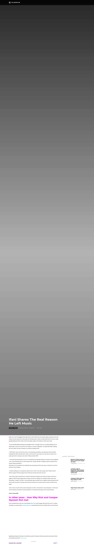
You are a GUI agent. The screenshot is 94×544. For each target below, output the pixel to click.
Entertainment (74, 481)
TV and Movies (74, 463)
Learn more (23, 538)
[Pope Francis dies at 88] (66, 491)
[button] (81, 2)
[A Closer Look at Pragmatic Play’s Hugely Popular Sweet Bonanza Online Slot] (66, 472)
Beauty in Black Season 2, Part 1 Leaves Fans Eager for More (78, 460)
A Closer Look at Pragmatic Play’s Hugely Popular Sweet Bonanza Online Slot (77, 470)
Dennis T (33, 427)
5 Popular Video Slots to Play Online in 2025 (77, 479)
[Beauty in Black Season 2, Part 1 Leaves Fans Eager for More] (66, 462)
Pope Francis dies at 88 (77, 487)
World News (73, 489)
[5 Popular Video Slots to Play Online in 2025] (66, 481)
